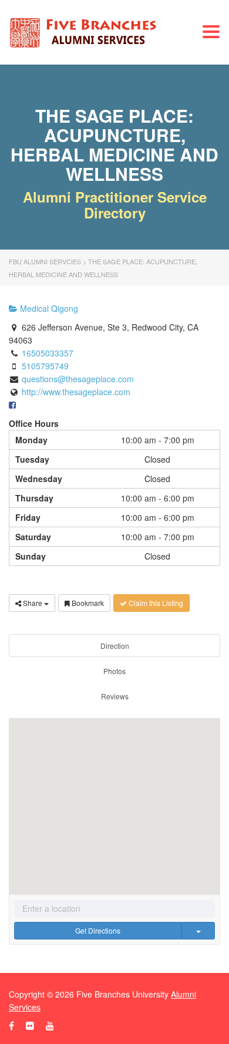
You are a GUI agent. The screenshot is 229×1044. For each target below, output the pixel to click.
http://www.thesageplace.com (76, 392)
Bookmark (87, 603)
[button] (114, 797)
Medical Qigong (48, 308)
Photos (114, 671)
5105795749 (45, 366)
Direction (114, 646)
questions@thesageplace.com (78, 379)
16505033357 (47, 353)
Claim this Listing (155, 603)
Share (32, 603)
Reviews (115, 696)
